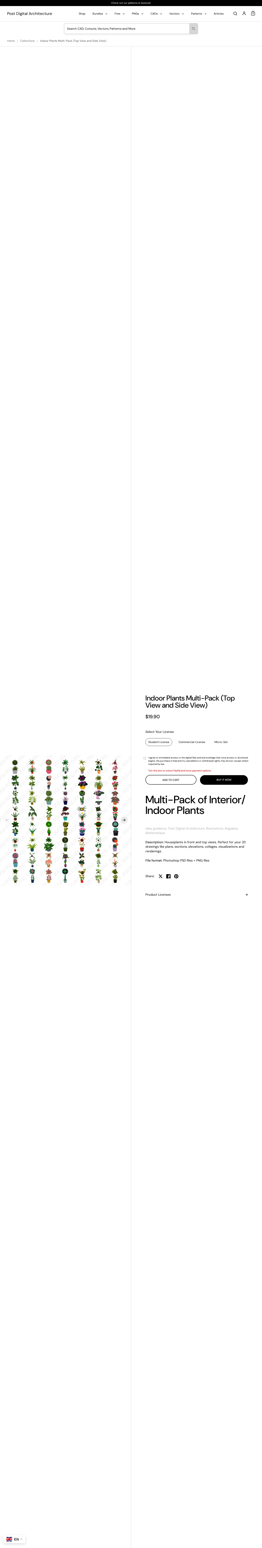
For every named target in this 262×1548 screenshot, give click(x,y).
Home (11, 41)
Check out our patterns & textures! (131, 3)
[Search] (193, 28)
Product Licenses (158, 894)
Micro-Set (221, 742)
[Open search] (235, 13)
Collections (27, 41)
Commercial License (192, 742)
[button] (7, 820)
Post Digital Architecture (29, 14)
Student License (158, 742)
